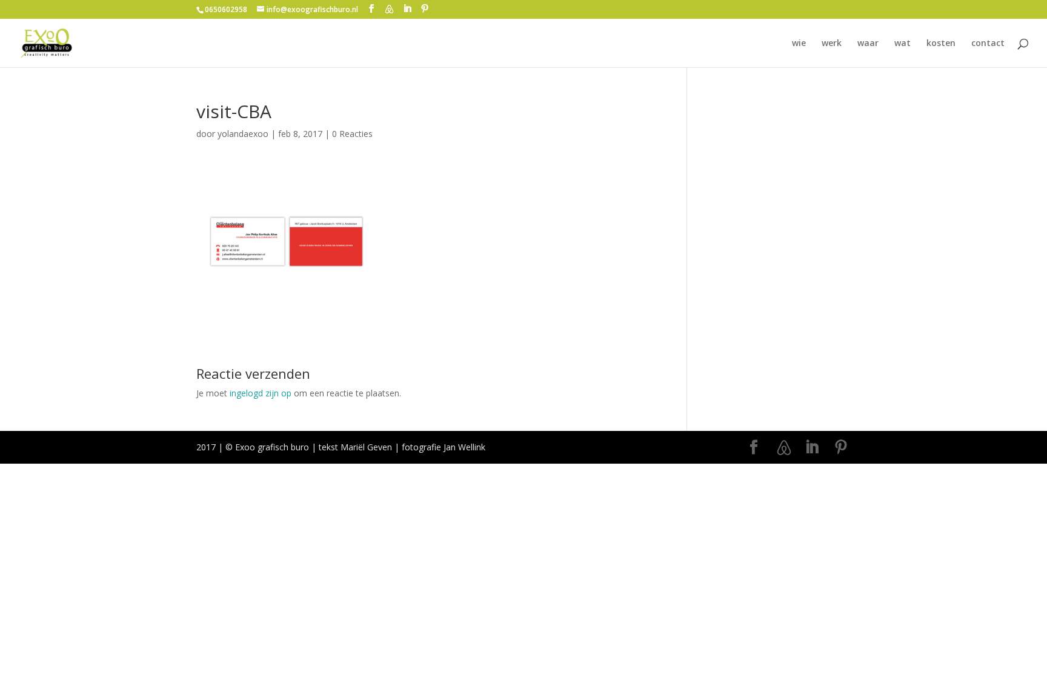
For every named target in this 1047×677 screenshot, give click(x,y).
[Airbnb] (389, 9)
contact (988, 43)
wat (902, 43)
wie (799, 43)
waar (868, 43)
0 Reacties (352, 133)
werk (832, 43)
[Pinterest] (424, 8)
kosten (941, 43)
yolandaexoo (243, 133)
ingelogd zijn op (260, 393)
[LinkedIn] (407, 8)
